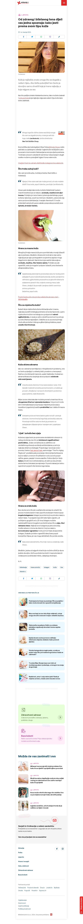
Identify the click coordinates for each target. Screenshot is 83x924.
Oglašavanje (22, 900)
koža (55, 567)
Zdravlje (21, 848)
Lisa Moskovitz (34, 138)
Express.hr (42, 890)
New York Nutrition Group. (30, 141)
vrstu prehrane (24, 98)
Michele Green (54, 147)
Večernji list (22, 887)
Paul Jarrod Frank (36, 450)
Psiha (20, 852)
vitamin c (23, 571)
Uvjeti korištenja (23, 906)
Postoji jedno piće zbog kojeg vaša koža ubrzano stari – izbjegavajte (38, 298)
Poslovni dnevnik (33, 887)
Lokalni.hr (49, 887)
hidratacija (23, 567)
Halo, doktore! (23, 866)
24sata (20, 890)
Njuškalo (57, 887)
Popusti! (27, 890)
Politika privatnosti (24, 909)
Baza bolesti (22, 875)
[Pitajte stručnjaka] (81, 905)
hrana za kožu (35, 567)
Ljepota (21, 857)
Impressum (22, 903)
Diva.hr (42, 887)
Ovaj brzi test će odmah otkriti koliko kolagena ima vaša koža (40, 163)
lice (62, 567)
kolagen (46, 567)
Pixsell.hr (35, 890)
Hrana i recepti (23, 861)
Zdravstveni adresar (25, 870)
